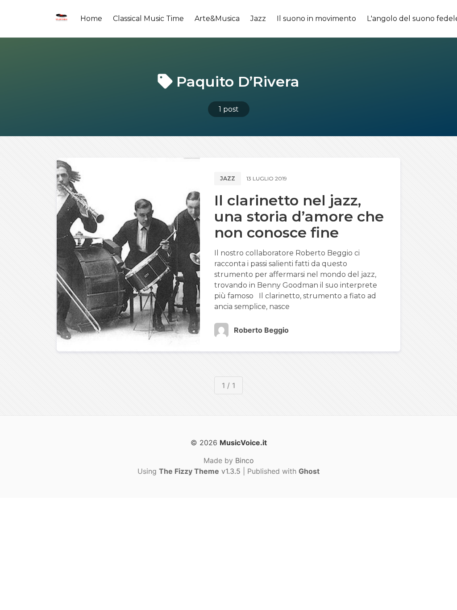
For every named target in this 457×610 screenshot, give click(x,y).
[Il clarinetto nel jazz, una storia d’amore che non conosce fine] (128, 254)
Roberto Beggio (261, 330)
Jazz (258, 18)
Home (91, 18)
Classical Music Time (148, 18)
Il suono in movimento (316, 18)
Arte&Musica (217, 18)
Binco (244, 460)
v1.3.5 (200, 471)
